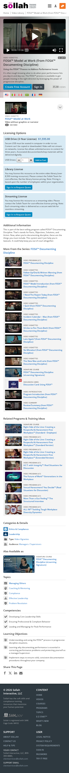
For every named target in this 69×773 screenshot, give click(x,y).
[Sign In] (56, 6)
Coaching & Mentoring (19, 588)
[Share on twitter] (10, 673)
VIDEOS (39, 699)
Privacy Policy (44, 741)
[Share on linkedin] (15, 673)
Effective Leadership (18, 598)
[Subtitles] (27, 51)
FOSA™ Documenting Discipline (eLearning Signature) (46, 562)
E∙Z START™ (41, 716)
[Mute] (54, 51)
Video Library (18, 13)
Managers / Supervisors (30, 544)
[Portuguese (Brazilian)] (27, 95)
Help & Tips (9, 745)
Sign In (38, 86)
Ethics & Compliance (19, 529)
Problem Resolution (18, 603)
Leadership (14, 534)
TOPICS (39, 712)
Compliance (14, 593)
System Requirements (48, 745)
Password (41, 754)
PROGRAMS (41, 708)
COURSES (40, 703)
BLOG (39, 725)
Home (6, 13)
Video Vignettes (22, 539)
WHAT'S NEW (42, 721)
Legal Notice (43, 736)
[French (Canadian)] (20, 95)
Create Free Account (17, 86)
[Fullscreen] (62, 51)
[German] (40, 95)
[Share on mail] (21, 673)
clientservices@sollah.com (15, 758)
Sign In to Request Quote (19, 187)
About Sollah (11, 736)
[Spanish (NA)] (13, 95)
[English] (6, 95)
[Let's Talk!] (62, 6)
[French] (33, 95)
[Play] (7, 51)
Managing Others (17, 583)
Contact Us (9, 741)
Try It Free (41, 758)
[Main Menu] (46, 6)
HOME (39, 695)
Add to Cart (40, 160)
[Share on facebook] (5, 673)
